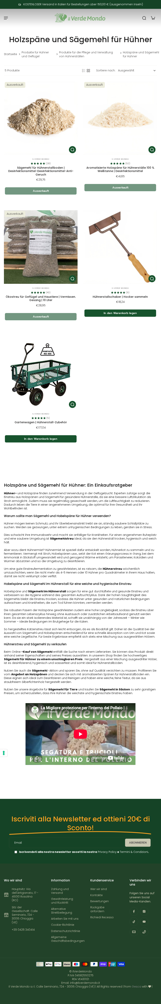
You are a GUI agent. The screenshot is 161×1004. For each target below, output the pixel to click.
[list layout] (83, 70)
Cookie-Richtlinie (62, 925)
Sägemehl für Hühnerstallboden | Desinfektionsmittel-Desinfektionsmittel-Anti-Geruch (40, 171)
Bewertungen (99, 901)
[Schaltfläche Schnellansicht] (72, 149)
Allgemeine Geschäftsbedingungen (65, 939)
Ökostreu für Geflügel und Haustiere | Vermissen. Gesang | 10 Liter (41, 298)
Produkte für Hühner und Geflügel (35, 54)
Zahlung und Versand (60, 891)
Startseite (10, 54)
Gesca (136, 987)
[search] (144, 18)
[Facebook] (134, 911)
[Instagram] (144, 911)
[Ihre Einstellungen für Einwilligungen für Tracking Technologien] (3, 753)
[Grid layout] (88, 70)
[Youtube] (144, 921)
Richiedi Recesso (102, 917)
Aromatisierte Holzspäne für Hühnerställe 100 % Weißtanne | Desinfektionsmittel (120, 169)
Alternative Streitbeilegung (61, 911)
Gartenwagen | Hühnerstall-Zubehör (41, 422)
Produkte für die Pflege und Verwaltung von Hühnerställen (86, 54)
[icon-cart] (152, 18)
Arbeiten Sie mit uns (65, 919)
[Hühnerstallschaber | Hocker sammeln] (120, 247)
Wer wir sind (98, 889)
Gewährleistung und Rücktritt (62, 901)
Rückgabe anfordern (97, 909)
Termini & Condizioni (134, 852)
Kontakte (96, 895)
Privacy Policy (107, 852)
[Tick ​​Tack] (134, 921)
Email (18, 843)
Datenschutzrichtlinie (65, 931)
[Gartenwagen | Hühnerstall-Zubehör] (41, 373)
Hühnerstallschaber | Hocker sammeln (120, 297)
